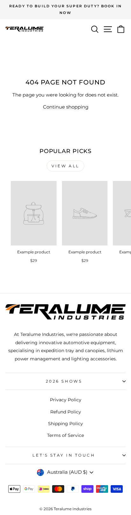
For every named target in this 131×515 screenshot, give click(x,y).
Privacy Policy (65, 399)
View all (65, 166)
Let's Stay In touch (63, 455)
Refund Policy (65, 411)
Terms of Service (65, 435)
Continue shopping (65, 107)
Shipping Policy (65, 423)
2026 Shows (64, 381)
